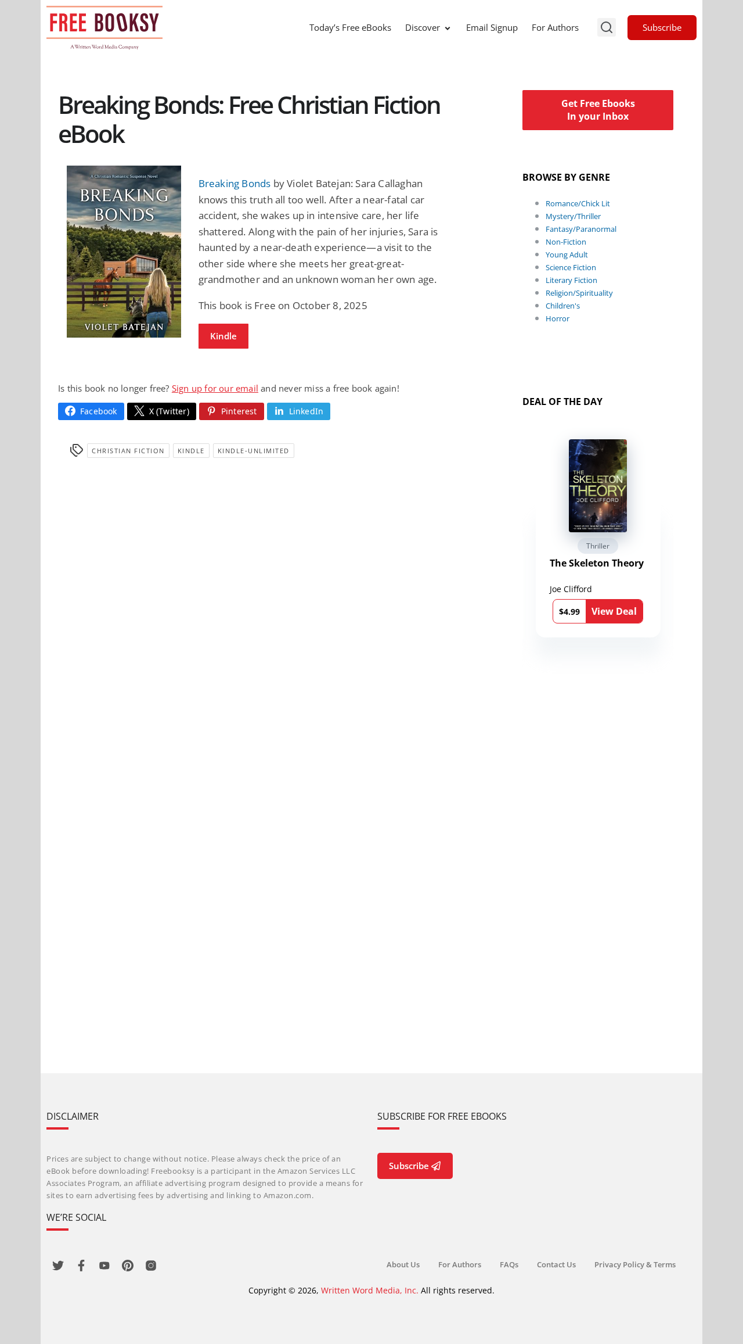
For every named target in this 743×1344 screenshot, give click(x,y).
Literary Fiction (571, 280)
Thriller (597, 546)
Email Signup (492, 27)
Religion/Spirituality (579, 293)
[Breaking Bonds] (124, 251)
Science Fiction (571, 267)
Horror (557, 318)
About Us (403, 1264)
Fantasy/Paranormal (581, 229)
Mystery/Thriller (573, 216)
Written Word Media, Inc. (370, 1290)
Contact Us (556, 1264)
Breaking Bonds (235, 183)
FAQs (509, 1264)
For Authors (555, 27)
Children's (563, 305)
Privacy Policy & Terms (635, 1264)
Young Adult (567, 254)
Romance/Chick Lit (578, 203)
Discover (422, 27)
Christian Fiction (128, 450)
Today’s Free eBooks (350, 27)
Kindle (223, 336)
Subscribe (662, 27)
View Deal (614, 611)
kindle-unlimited (254, 450)
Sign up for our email (215, 388)
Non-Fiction (566, 241)
